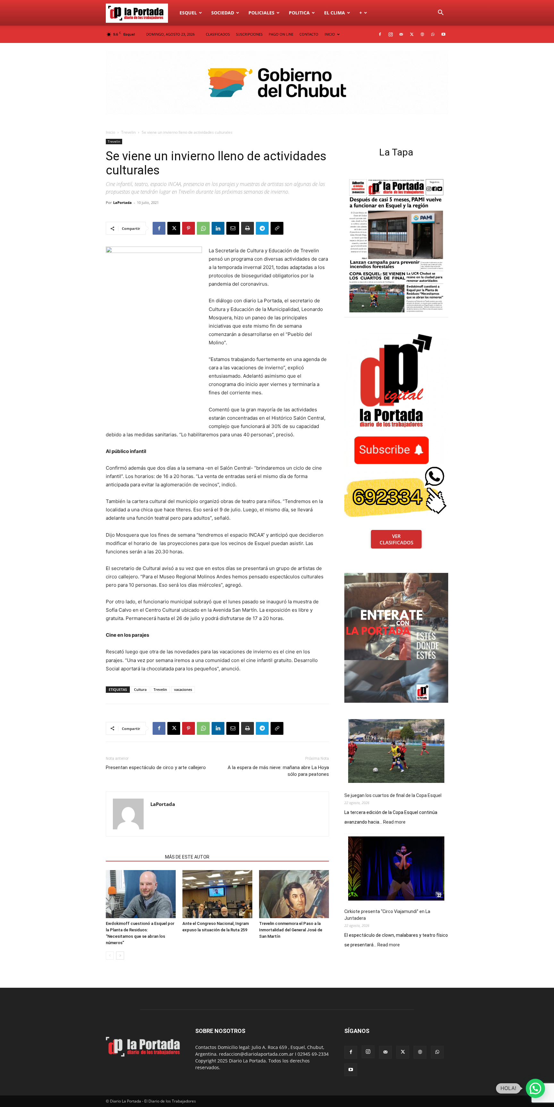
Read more (394, 822)
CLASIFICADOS (218, 34)
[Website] (422, 34)
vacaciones (183, 689)
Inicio (110, 132)
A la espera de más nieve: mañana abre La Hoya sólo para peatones (278, 771)
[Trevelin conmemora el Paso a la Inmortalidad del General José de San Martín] (294, 894)
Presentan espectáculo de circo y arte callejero (156, 767)
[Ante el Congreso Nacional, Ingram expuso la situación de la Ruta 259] (217, 894)
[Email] (232, 228)
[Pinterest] (188, 228)
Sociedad (222, 13)
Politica (299, 13)
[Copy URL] (277, 228)
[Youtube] (443, 34)
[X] (411, 34)
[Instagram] (390, 34)
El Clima (334, 13)
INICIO (329, 34)
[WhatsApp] (433, 34)
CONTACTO (308, 34)
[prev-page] (110, 956)
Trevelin (128, 132)
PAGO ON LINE (281, 34)
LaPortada (122, 202)
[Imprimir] (247, 228)
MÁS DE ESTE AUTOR (187, 857)
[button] (440, 13)
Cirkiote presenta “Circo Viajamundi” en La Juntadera (387, 915)
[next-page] (120, 956)
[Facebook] (380, 34)
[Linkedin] (218, 228)
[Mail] (401, 34)
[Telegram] (262, 228)
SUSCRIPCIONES (249, 34)
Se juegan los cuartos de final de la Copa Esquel (392, 795)
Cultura (140, 689)
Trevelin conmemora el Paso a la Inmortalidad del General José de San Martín (290, 930)
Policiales (261, 13)
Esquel (188, 13)
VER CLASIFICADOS (396, 539)
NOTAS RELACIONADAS (133, 857)
